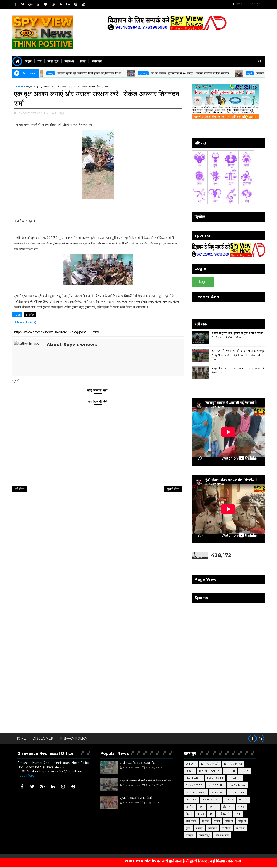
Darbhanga (209, 770)
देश (40, 61)
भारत (217, 821)
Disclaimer (43, 738)
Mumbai (217, 792)
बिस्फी (205, 821)
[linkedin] (52, 786)
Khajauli (216, 785)
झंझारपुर (227, 806)
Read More (25, 775)
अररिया (190, 806)
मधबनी (229, 821)
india (243, 799)
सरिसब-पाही (222, 835)
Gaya (244, 770)
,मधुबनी (62, 113)
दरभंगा (241, 806)
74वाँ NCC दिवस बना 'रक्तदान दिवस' (139, 762)
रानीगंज (226, 828)
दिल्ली (189, 813)
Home (238, 4)
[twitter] (22, 4)
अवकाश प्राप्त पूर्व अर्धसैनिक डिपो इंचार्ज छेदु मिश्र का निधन (72, 73)
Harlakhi (215, 778)
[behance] (68, 4)
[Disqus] (98, 553)
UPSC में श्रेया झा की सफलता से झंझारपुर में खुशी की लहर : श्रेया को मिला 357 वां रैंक (238, 354)
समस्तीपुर (204, 835)
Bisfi (190, 770)
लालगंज (240, 828)
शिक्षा (83, 61)
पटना (238, 813)
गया (202, 806)
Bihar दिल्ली (210, 763)
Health (235, 778)
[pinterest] (38, 4)
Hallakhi (194, 778)
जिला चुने (53, 61)
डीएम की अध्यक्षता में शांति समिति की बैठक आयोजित (145, 780)
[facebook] (15, 4)
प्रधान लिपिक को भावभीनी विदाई (136, 798)
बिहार (28, 61)
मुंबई (188, 828)
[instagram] (75, 4)
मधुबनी (232, 73)
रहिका (199, 828)
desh (229, 799)
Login (203, 282)
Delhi (230, 770)
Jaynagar (194, 785)
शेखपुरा (190, 835)
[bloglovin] (45, 4)
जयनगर (213, 806)
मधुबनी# (29, 314)
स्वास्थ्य (69, 61)
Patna (191, 799)
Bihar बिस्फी (233, 763)
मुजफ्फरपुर (126, 73)
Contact (256, 4)
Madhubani (196, 792)
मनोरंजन (97, 61)
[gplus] (30, 4)
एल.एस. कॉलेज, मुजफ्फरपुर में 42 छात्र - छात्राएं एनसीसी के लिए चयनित (173, 73)
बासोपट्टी (191, 821)
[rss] (60, 4)
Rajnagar (211, 799)
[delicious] (83, 4)
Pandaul (237, 792)
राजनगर (212, 828)
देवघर (201, 813)
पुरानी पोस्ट (173, 489)
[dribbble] (53, 4)
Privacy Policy (73, 738)
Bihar (191, 763)
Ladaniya (237, 785)
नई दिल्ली (224, 813)
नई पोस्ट (19, 489)
